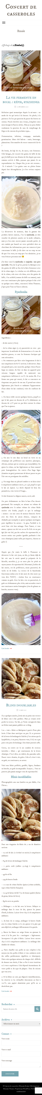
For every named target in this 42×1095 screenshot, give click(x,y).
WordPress (26, 1089)
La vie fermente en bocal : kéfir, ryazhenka (21, 99)
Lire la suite (5, 648)
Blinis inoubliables (21, 705)
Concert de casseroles (21, 10)
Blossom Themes (8, 1089)
